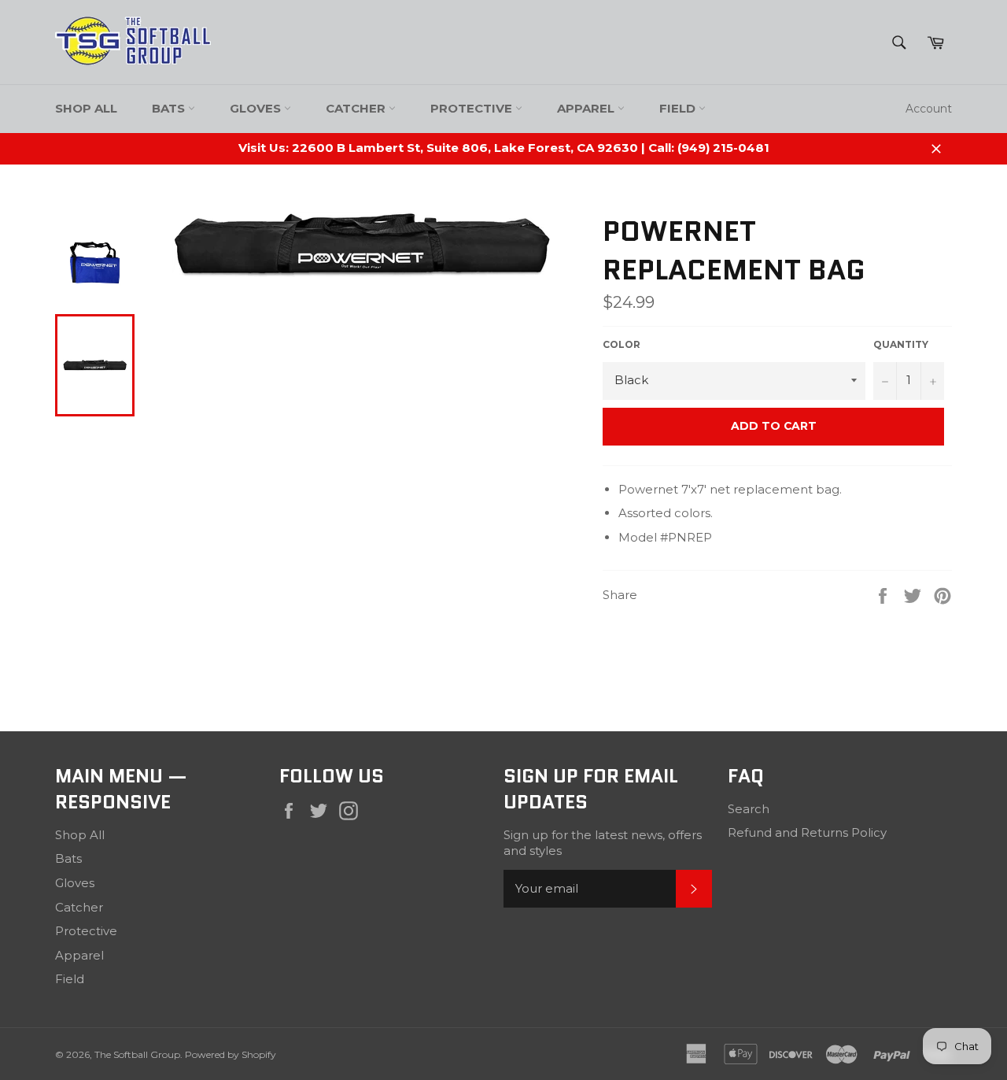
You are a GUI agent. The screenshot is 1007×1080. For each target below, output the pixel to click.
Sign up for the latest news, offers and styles (603, 843)
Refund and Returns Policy (807, 832)
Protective (472, 108)
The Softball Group (137, 1054)
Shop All (86, 108)
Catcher (357, 108)
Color (621, 344)
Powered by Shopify (230, 1054)
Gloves (257, 108)
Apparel (587, 108)
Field (679, 108)
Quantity (900, 344)
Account (929, 109)
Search (748, 808)
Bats (170, 108)
